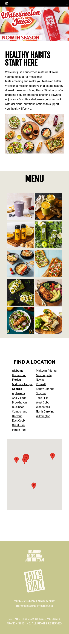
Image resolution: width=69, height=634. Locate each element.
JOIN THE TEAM (34, 560)
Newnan (41, 379)
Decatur (17, 416)
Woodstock (43, 407)
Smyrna (41, 393)
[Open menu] (67, 3)
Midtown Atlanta (46, 370)
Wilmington (43, 416)
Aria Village (19, 398)
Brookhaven (19, 402)
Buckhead (18, 407)
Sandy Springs (45, 389)
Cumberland (19, 411)
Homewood (19, 375)
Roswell (41, 384)
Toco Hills (42, 398)
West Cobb (42, 402)
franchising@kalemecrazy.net (34, 605)
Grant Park (18, 425)
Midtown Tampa (22, 384)
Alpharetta (18, 393)
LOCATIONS (34, 552)
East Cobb (18, 420)
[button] (16, 460)
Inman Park (19, 429)
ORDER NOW (34, 556)
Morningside (43, 375)
